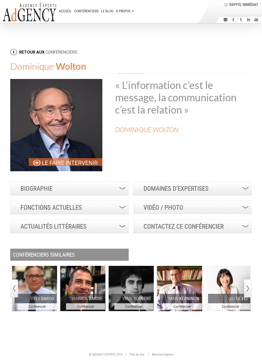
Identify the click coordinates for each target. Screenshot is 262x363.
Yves (42, 298)
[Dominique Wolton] (56, 125)
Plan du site (136, 354)
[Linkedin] (248, 20)
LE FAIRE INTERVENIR (69, 163)
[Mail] (225, 20)
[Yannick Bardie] (82, 288)
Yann (136, 298)
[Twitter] (241, 20)
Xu (239, 298)
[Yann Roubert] (131, 288)
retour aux (47, 52)
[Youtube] (256, 20)
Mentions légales (162, 354)
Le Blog (107, 10)
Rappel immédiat (243, 4)
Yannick (87, 298)
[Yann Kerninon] (179, 288)
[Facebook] (233, 20)
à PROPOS (123, 10)
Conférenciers (86, 10)
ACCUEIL (65, 10)
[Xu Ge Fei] (227, 288)
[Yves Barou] (34, 288)
